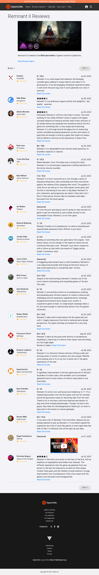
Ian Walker (21, 207)
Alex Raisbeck (22, 289)
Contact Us (49, 521)
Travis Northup (23, 159)
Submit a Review (49, 510)
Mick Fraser (21, 275)
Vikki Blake (21, 98)
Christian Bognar (24, 456)
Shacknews (21, 391)
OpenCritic (36, 560)
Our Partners (49, 513)
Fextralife (20, 78)
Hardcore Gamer (23, 239)
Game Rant (21, 114)
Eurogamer (21, 101)
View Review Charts (26, 61)
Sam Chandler (22, 389)
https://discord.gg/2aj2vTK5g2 (62, 1)
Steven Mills (22, 417)
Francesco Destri (24, 333)
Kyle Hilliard (21, 176)
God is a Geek (22, 278)
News (28, 7)
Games (38, 7)
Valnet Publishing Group (58, 560)
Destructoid (21, 419)
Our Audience (49, 515)
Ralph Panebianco (24, 436)
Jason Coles (22, 259)
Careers (49, 548)
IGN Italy (20, 336)
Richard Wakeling (24, 223)
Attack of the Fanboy (25, 459)
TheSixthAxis (22, 352)
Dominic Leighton (24, 350)
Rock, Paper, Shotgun (25, 261)
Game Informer (22, 178)
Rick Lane (21, 146)
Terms (49, 551)
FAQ (69, 7)
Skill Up (19, 439)
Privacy (49, 554)
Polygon (20, 209)
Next (84, 68)
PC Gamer (21, 148)
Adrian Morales (23, 112)
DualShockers (22, 317)
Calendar (51, 7)
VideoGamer (21, 291)
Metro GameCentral (24, 372)
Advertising (49, 545)
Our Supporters (49, 518)
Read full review (43, 93)
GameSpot (21, 226)
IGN (18, 162)
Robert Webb (22, 314)
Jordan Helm (22, 237)
